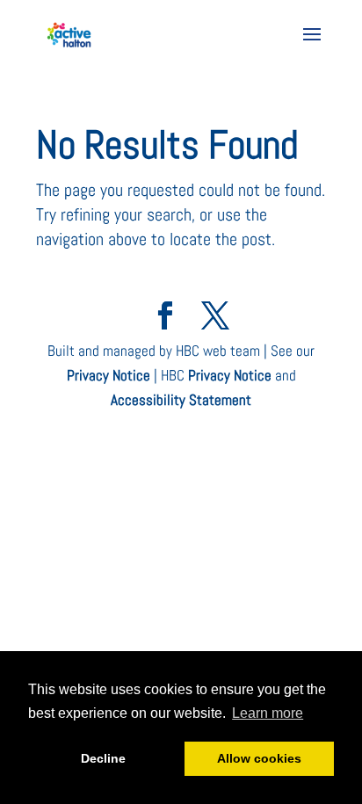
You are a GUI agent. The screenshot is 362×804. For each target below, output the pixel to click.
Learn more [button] (267, 713)
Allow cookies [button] (259, 758)
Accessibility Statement (181, 399)
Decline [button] (103, 758)
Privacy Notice (108, 375)
